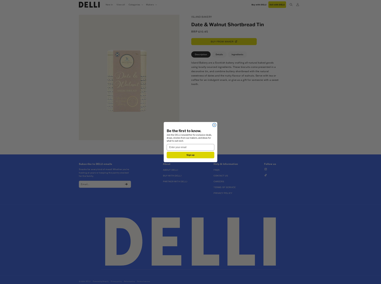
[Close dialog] (214, 125)
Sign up (190, 155)
